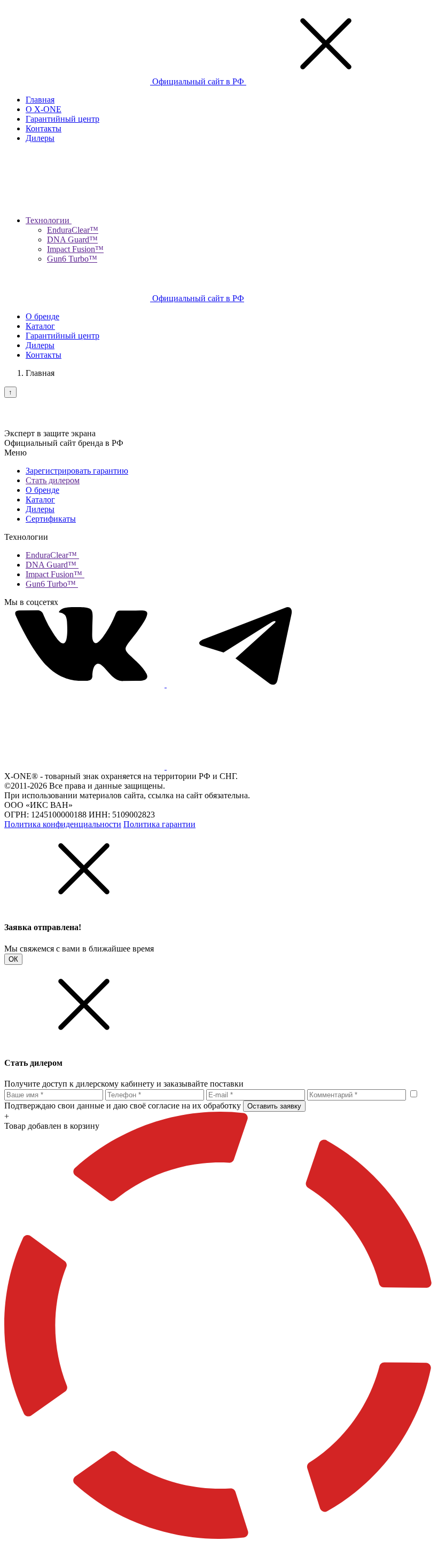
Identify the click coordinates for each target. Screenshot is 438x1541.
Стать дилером (53, 480)
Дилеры (40, 138)
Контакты (43, 128)
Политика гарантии (159, 824)
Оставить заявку (274, 1106)
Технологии (49, 220)
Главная (40, 99)
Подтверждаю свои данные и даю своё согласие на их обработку (122, 1105)
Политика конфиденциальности (62, 824)
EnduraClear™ (72, 229)
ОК (13, 959)
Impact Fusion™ (75, 249)
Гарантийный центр (62, 118)
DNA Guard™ (72, 239)
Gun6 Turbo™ (72, 258)
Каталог (40, 326)
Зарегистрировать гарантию (77, 470)
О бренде (42, 316)
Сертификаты (51, 518)
